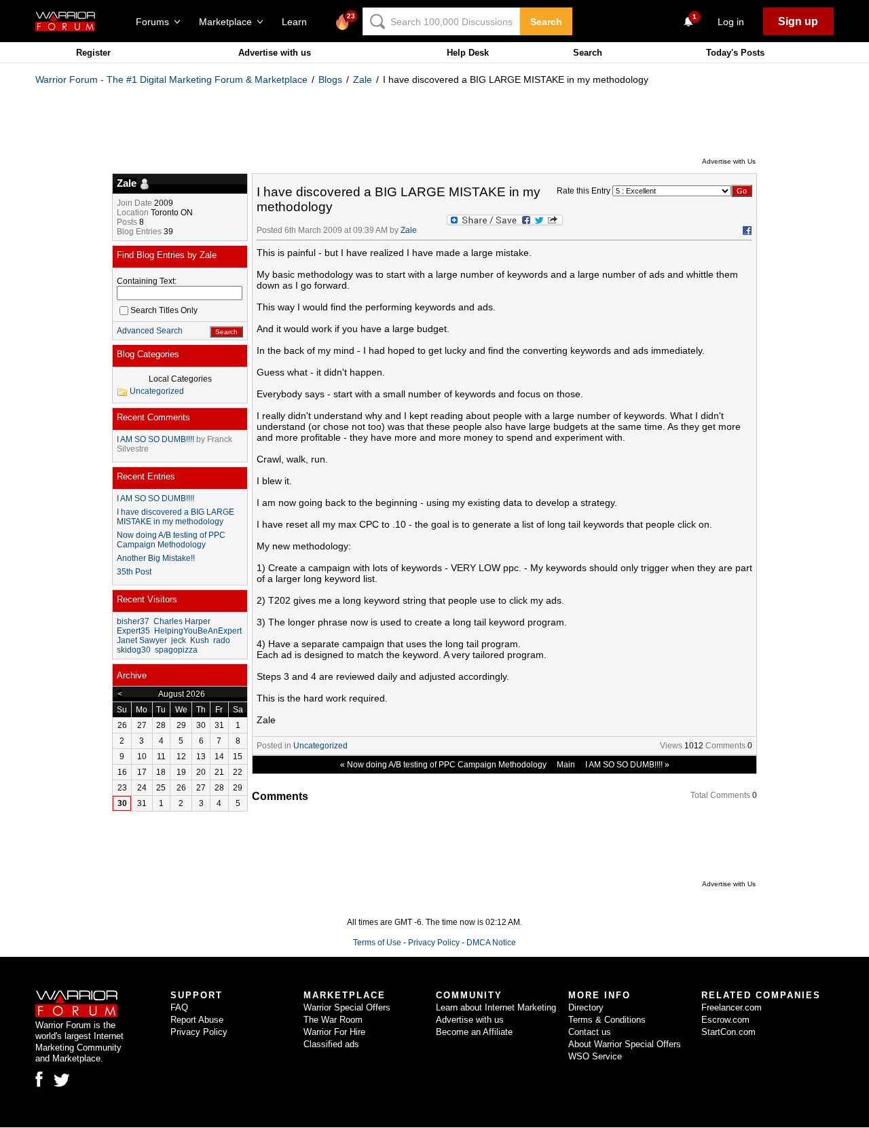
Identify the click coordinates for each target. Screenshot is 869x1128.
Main (566, 764)
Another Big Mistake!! (156, 558)
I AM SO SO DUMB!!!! (624, 764)
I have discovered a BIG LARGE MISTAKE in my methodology (175, 516)
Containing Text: (147, 281)
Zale (362, 79)
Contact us (589, 1032)
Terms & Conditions (607, 1020)
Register (93, 53)
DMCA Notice (491, 942)
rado (221, 640)
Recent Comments (153, 417)
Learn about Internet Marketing (496, 1007)
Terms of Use (377, 942)
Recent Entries (146, 476)
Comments (725, 745)
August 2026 (181, 694)
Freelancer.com (731, 1007)
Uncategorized (320, 745)
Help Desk (468, 53)
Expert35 (133, 631)
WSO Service (595, 1056)
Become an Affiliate (474, 1032)
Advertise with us (274, 53)
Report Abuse (196, 1020)
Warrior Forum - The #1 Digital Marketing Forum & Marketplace (171, 79)
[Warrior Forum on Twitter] (62, 1080)
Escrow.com (725, 1020)
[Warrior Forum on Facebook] (39, 1079)
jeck (178, 640)
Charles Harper (181, 621)
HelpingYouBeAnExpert (198, 631)
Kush (199, 640)
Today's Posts (735, 53)
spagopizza (176, 650)
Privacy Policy (434, 942)
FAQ (179, 1007)
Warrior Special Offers (346, 1007)
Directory (586, 1007)
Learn (298, 21)
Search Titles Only (164, 310)
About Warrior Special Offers (624, 1044)
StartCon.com (728, 1032)
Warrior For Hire (334, 1032)
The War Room (333, 1020)
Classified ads (331, 1044)
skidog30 (134, 650)
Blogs (330, 79)
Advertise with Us (729, 161)
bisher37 (133, 621)
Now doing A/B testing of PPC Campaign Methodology (447, 764)
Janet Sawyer (142, 640)
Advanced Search (150, 330)
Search (546, 21)
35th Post (134, 572)
